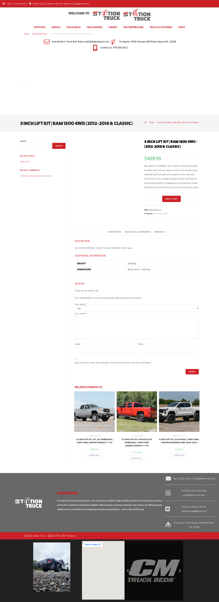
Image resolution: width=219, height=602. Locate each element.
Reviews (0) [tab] (159, 231)
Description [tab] (114, 231)
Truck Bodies (94, 27)
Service (55, 27)
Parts (181, 27)
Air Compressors (133, 27)
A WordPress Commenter (30, 176)
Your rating (81, 304)
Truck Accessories (161, 27)
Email (141, 343)
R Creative (70, 535)
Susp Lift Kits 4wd (39, 33)
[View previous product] (192, 141)
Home (27, 33)
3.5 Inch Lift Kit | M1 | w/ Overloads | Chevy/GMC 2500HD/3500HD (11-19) (94, 441)
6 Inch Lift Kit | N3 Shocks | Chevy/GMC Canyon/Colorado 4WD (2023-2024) (179, 441)
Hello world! (24, 161)
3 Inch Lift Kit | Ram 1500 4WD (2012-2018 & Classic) (177, 122)
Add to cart (171, 199)
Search (23, 141)
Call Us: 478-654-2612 (16, 3)
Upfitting (39, 27)
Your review (81, 313)
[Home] (145, 122)
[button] (28, 83)
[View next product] (197, 141)
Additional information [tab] (138, 231)
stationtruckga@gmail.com (76, 3)
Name (78, 343)
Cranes (112, 27)
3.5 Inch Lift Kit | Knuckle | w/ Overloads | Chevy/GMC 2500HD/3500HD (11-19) (137, 442)
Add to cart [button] (94, 455)
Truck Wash (73, 27)
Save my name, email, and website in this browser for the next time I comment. (113, 362)
